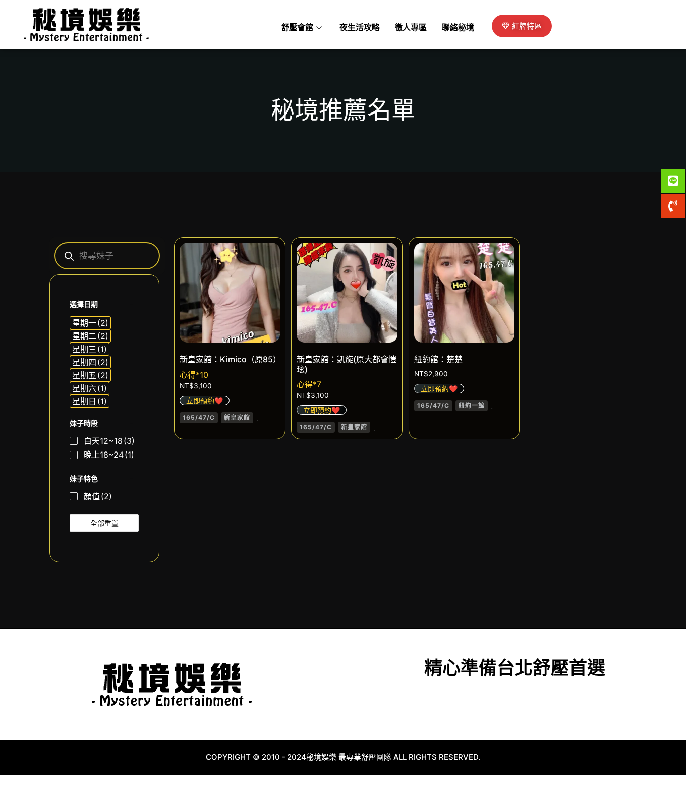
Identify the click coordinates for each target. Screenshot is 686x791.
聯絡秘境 (458, 28)
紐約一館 (472, 405)
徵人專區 (411, 28)
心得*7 (309, 384)
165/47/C (199, 417)
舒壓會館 (297, 28)
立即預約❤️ (204, 400)
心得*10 (194, 375)
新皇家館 (237, 417)
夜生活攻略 (359, 28)
